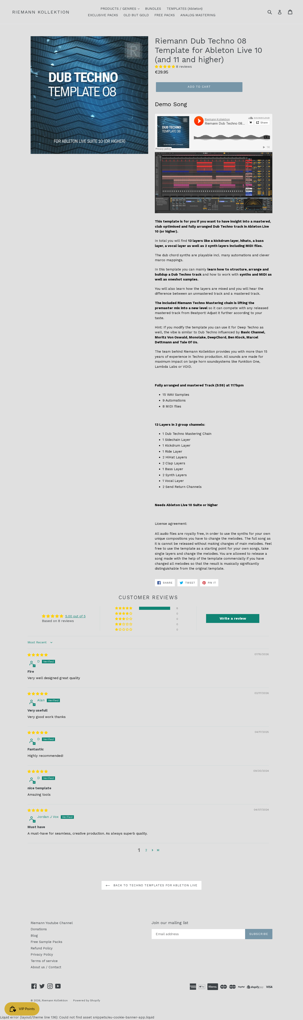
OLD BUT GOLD (136, 15)
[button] (165, 67)
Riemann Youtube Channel (52, 923)
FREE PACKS (164, 15)
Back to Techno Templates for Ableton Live (154, 885)
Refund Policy (42, 948)
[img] (38, 655)
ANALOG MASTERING (197, 15)
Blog (34, 936)
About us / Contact (46, 967)
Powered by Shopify (86, 1000)
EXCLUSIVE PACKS (103, 15)
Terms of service (44, 961)
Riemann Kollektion (41, 12)
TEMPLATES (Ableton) (185, 9)
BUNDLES (153, 9)
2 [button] (146, 850)
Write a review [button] (233, 618)
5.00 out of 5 (75, 616)
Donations (39, 929)
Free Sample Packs (46, 942)
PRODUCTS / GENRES (118, 9)
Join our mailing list (170, 923)
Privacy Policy (42, 954)
